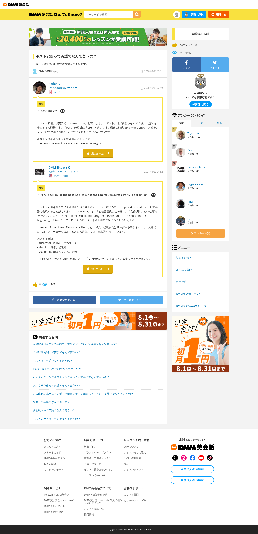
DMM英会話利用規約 (95, 494)
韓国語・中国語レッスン (97, 458)
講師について (131, 446)
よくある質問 (184, 269)
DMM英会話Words (54, 506)
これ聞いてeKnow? (94, 475)
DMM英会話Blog (53, 511)
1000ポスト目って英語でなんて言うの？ (57, 369)
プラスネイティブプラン (97, 452)
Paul (190, 150)
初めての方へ (184, 257)
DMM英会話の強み (54, 458)
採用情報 (89, 514)
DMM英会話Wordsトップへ (192, 306)
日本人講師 (50, 463)
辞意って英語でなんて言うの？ (51, 402)
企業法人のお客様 (192, 469)
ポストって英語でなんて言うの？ (53, 360)
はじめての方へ (52, 446)
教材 (126, 463)
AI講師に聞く (196, 14)
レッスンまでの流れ (135, 452)
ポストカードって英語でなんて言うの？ (56, 418)
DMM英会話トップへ (188, 294)
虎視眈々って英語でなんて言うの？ (54, 410)
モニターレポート (54, 469)
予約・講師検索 (132, 458)
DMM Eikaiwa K (196, 167)
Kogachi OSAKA (196, 184)
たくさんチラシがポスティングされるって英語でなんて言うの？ (71, 377)
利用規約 (181, 281)
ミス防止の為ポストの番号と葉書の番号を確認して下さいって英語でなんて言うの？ (83, 393)
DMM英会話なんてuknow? (59, 500)
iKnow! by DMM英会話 (56, 494)
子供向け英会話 (92, 463)
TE (188, 219)
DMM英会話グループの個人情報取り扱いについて (103, 502)
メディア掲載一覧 (94, 508)
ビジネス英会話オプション (99, 469)
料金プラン (90, 446)
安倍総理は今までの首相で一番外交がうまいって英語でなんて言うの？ (75, 344)
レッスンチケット (134, 469)
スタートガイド (52, 452)
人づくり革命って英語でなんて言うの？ (56, 385)
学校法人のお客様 (192, 480)
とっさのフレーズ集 (135, 500)
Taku (190, 201)
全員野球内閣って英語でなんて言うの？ (56, 352)
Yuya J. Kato (194, 133)
